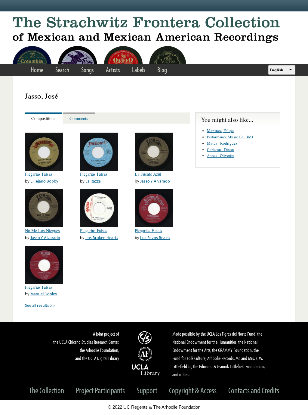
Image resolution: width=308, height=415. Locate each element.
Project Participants (100, 390)
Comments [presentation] (78, 118)
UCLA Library (146, 370)
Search (62, 69)
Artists (113, 69)
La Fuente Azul (148, 174)
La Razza (93, 181)
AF (146, 354)
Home (37, 69)
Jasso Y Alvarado (155, 181)
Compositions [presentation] (43, 118)
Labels (138, 69)
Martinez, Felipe (220, 130)
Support (147, 390)
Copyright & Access (193, 390)
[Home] (154, 30)
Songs (87, 69)
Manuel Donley (43, 294)
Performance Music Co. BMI (230, 137)
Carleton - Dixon (220, 149)
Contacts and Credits (253, 390)
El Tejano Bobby (44, 181)
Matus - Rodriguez (222, 143)
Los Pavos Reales (155, 237)
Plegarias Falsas (38, 174)
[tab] (44, 118)
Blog (162, 69)
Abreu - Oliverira (220, 155)
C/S (146, 337)
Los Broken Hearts (101, 237)
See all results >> (40, 305)
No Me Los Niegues (42, 230)
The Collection (46, 390)
